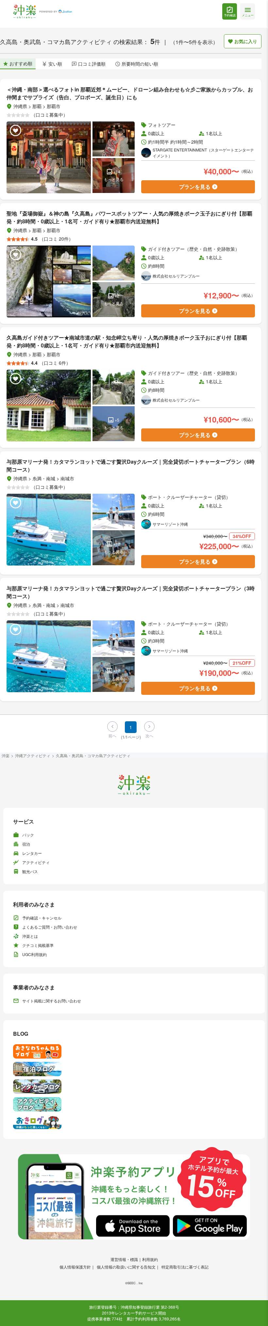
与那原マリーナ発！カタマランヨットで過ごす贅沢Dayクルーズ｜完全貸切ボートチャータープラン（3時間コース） (131, 592)
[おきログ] (134, 1122)
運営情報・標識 (124, 1259)
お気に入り (245, 41)
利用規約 (150, 1259)
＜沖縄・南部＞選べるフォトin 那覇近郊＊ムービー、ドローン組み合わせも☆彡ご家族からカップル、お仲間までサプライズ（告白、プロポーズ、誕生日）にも (130, 93)
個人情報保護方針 (75, 1267)
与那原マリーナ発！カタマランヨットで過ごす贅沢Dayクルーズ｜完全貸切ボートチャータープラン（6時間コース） (131, 465)
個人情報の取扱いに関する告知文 (126, 1267)
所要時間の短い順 (140, 63)
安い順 (55, 63)
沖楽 (5, 755)
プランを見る (194, 186)
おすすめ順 (20, 63)
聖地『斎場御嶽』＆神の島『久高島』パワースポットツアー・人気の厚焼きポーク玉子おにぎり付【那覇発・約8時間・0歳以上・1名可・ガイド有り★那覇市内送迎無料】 (129, 217)
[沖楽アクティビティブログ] (134, 1104)
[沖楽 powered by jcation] (42, 12)
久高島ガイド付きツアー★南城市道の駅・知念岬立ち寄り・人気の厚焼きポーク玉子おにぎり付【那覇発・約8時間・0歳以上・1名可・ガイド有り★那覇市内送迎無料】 (127, 341)
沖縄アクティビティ (32, 755)
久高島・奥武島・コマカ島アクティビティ (93, 755)
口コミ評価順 (92, 63)
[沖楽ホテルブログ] (134, 1069)
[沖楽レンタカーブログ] (134, 1086)
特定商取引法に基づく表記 (185, 1267)
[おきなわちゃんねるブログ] (134, 1051)
